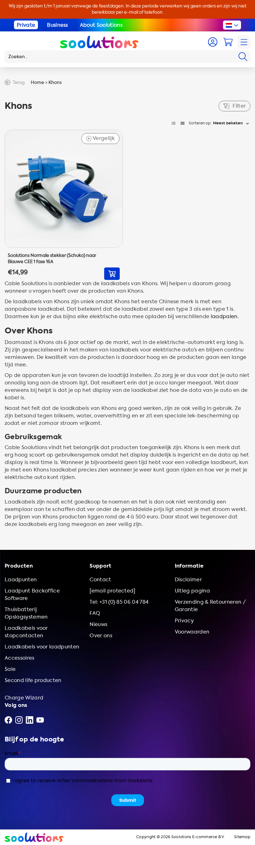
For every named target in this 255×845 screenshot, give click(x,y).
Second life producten (33, 680)
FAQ (95, 613)
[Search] (243, 56)
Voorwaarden (192, 632)
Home (37, 83)
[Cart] (228, 42)
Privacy (184, 620)
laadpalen (224, 316)
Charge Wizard (24, 697)
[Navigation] (243, 42)
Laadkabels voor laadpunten (42, 646)
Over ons (101, 635)
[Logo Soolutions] (99, 42)
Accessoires (20, 658)
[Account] (212, 42)
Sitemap (242, 837)
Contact (100, 579)
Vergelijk (101, 138)
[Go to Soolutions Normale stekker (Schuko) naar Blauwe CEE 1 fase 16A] (64, 205)
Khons (55, 83)
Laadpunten (21, 579)
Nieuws (98, 624)
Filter (239, 106)
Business (57, 25)
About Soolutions (101, 25)
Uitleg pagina (192, 590)
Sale (10, 669)
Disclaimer (188, 579)
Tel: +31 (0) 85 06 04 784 (119, 602)
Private (26, 25)
